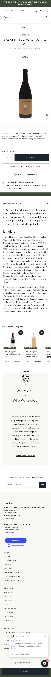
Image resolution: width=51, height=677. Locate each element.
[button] (15, 540)
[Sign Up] (42, 485)
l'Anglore (26, 35)
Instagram (8, 612)
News (6, 604)
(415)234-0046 (9, 518)
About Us (8, 593)
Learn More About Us (25, 456)
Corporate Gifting (12, 576)
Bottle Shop (9, 556)
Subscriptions (10, 560)
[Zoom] (47, 115)
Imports (7, 564)
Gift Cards (8, 568)
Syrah (32, 49)
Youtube (8, 620)
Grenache (23, 49)
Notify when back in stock (25, 166)
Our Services (10, 600)
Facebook (8, 616)
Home (24, 27)
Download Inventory (13, 580)
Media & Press (10, 608)
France (13, 49)
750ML (38, 49)
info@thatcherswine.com (12, 515)
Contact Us (9, 596)
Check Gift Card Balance (15, 572)
